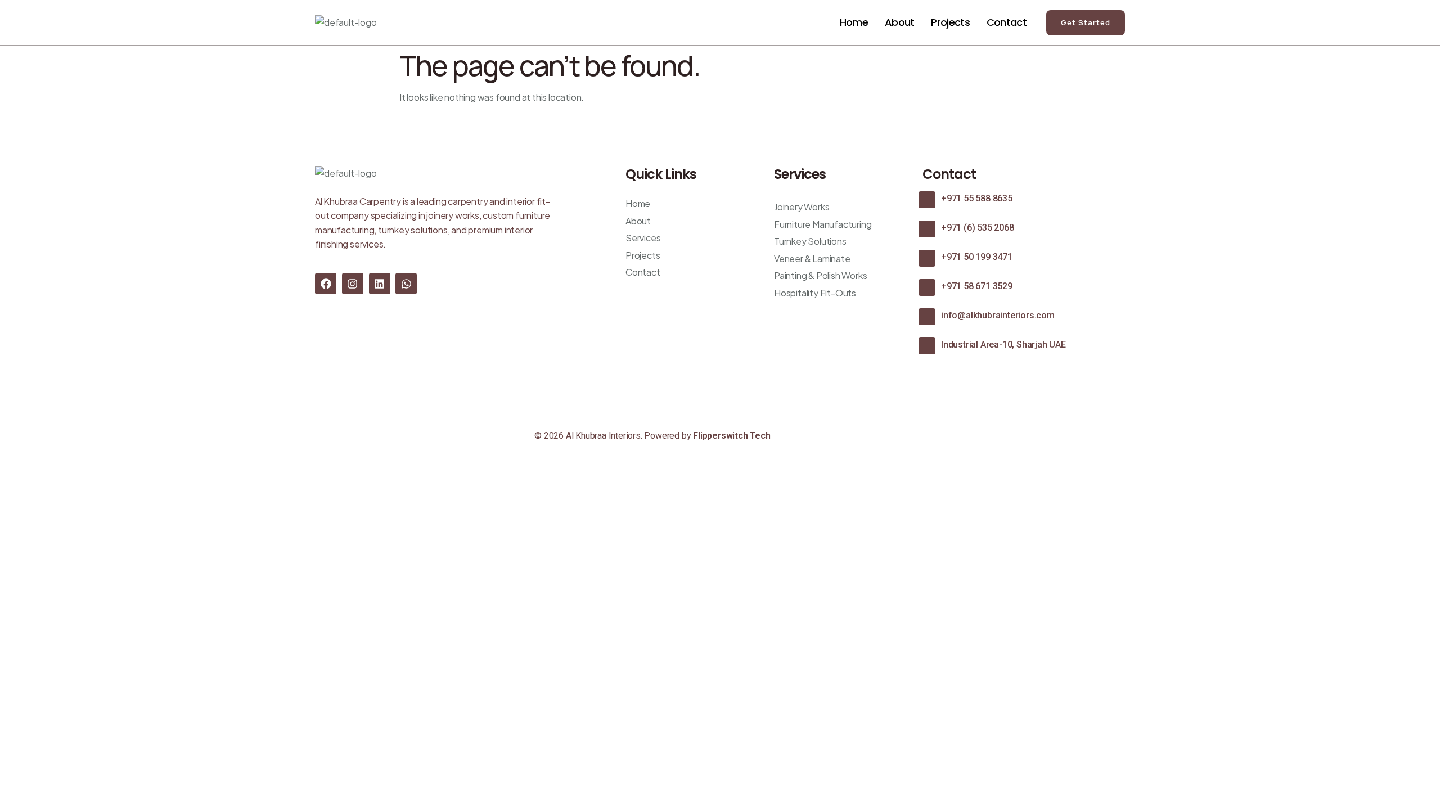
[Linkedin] (379, 283)
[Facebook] (325, 283)
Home (854, 22)
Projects (950, 22)
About (900, 22)
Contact (1007, 22)
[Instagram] (352, 283)
